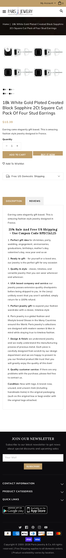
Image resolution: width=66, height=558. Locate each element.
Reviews (34, 201)
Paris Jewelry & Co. (41, 544)
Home (6, 24)
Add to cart (17, 154)
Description (14, 201)
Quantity (7, 139)
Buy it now (48, 154)
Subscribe (33, 466)
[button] (61, 11)
